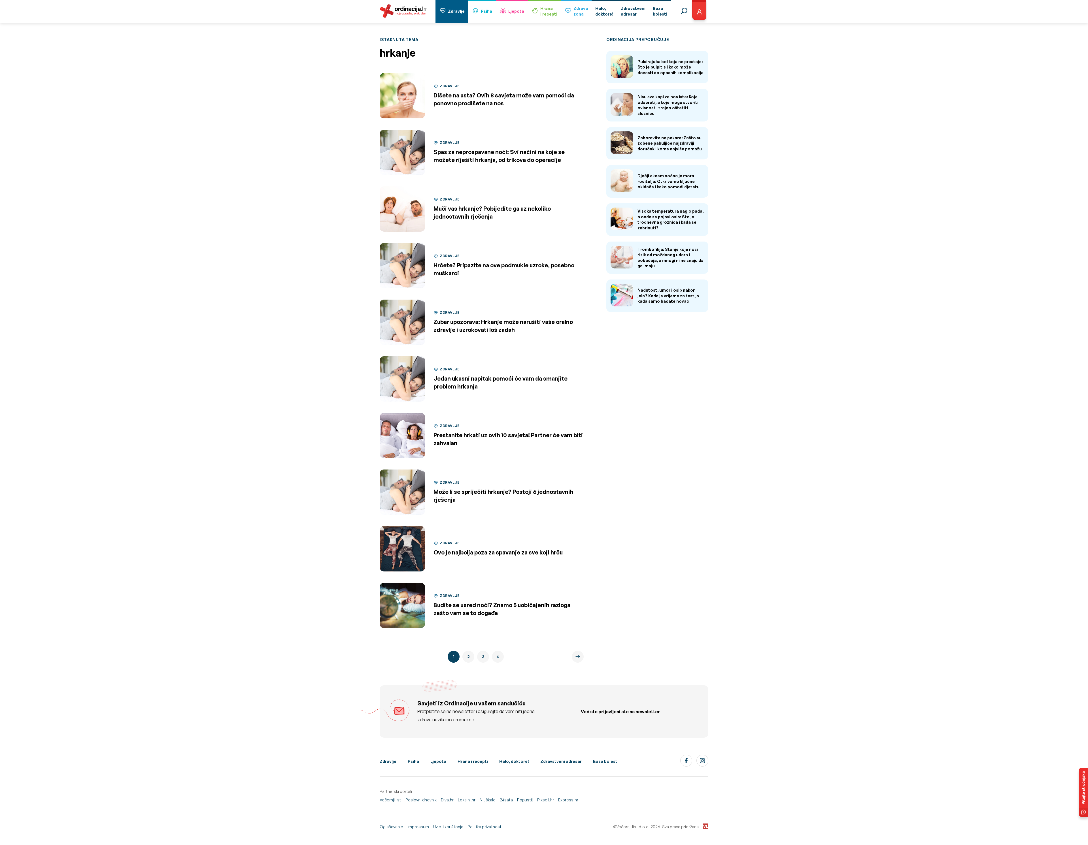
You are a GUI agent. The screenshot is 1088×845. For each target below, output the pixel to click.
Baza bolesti (606, 761)
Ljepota (516, 11)
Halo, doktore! (514, 761)
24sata (506, 799)
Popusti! (525, 799)
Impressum (418, 826)
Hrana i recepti (473, 761)
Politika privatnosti (485, 826)
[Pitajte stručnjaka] (1083, 792)
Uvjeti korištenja (448, 826)
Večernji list (390, 799)
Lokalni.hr (466, 799)
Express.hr (568, 799)
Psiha (486, 11)
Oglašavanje (391, 826)
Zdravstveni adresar (561, 761)
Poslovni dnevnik (421, 799)
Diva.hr (447, 799)
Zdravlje (456, 11)
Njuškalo (488, 799)
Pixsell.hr (545, 799)
